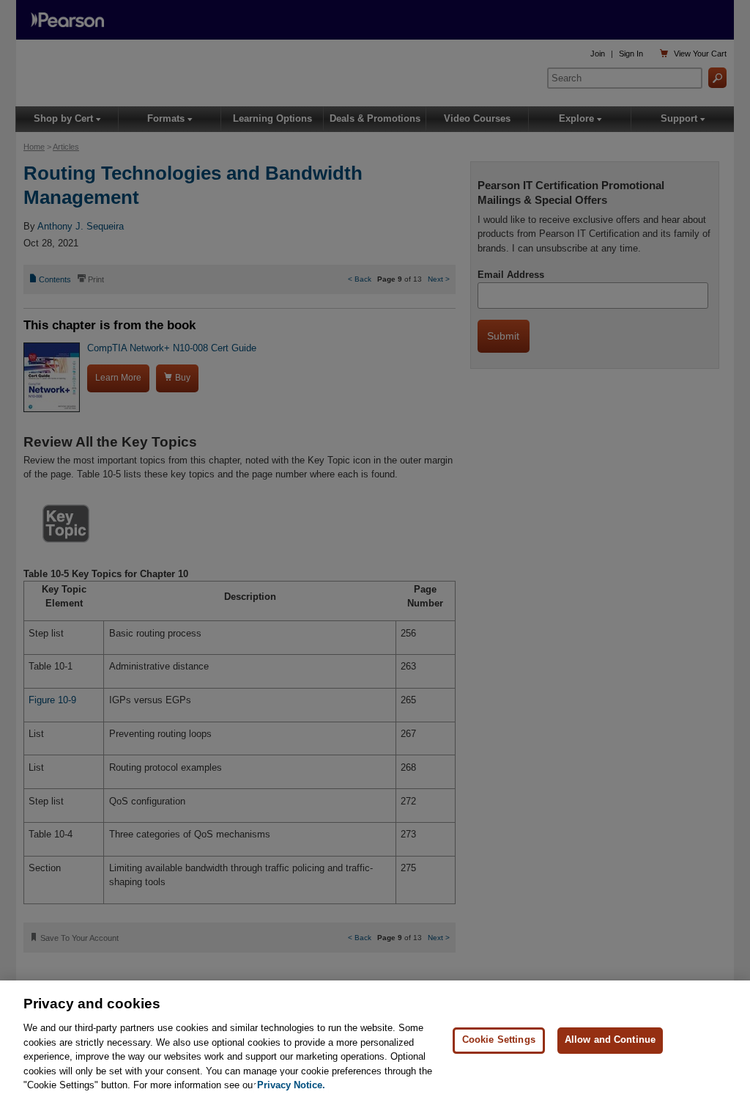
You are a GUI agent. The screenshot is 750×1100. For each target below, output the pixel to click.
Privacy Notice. (291, 1084)
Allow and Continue (610, 1039)
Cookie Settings (498, 1039)
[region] (375, 1040)
